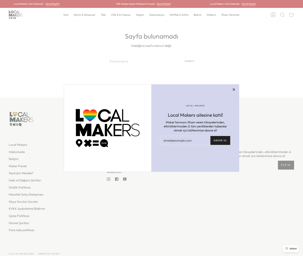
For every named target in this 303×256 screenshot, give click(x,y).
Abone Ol (220, 140)
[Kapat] (234, 89)
